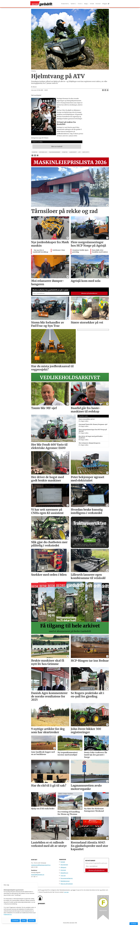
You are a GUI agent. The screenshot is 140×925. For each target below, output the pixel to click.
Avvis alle (31, 920)
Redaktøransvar (65, 881)
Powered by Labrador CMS (70, 922)
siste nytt (85, 152)
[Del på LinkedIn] (105, 90)
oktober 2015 (43, 152)
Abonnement (64, 864)
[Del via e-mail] (108, 90)
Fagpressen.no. (8, 914)
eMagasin (104, 3)
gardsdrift (73, 152)
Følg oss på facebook (67, 884)
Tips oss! (63, 875)
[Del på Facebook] (103, 90)
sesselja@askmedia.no (37, 874)
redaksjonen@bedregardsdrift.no (40, 865)
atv (79, 152)
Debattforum (64, 873)
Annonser (98, 3)
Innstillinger (133, 923)
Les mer (66, 892)
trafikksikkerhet (54, 152)
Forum (79, 3)
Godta (23, 920)
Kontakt (92, 3)
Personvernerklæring (67, 878)
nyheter (34, 152)
